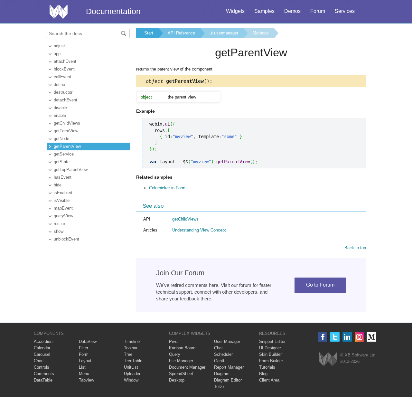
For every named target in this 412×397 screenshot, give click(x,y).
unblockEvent (66, 239)
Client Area (269, 380)
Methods (261, 33)
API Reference (181, 33)
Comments (44, 373)
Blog (263, 373)
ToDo (219, 386)
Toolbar (130, 347)
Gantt (219, 360)
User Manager (227, 341)
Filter (83, 347)
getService (64, 154)
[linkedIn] (347, 337)
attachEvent (65, 61)
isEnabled (63, 192)
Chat (218, 347)
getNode (61, 138)
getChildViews (67, 123)
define (59, 84)
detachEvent (65, 100)
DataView (88, 341)
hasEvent (62, 177)
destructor (63, 92)
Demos (292, 11)
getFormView (66, 130)
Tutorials (267, 367)
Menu (84, 373)
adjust (59, 45)
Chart (39, 360)
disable (60, 107)
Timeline (132, 341)
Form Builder (271, 360)
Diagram (221, 373)
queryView (63, 215)
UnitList (131, 367)
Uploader (132, 373)
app (57, 53)
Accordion (43, 341)
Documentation (113, 11)
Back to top (355, 247)
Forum (317, 11)
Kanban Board (182, 347)
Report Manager (229, 367)
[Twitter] (335, 337)
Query (174, 354)
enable (60, 115)
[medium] (372, 337)
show (58, 231)
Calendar (42, 347)
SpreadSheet (181, 373)
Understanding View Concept (199, 230)
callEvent (62, 76)
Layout (85, 360)
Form (84, 354)
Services (345, 11)
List (82, 367)
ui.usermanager (224, 33)
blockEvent (64, 69)
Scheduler (223, 354)
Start (148, 33)
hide (57, 185)
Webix (328, 359)
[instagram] (359, 337)
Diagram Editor (228, 380)
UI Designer (270, 347)
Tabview (86, 380)
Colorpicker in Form (167, 187)
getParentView (67, 146)
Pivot (174, 341)
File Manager (181, 360)
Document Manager (187, 367)
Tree (128, 354)
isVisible (62, 200)
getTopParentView (71, 169)
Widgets (235, 11)
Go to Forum (320, 285)
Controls (41, 367)
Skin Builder (270, 354)
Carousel (42, 354)
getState (62, 161)
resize (59, 223)
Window (131, 380)
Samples (264, 11)
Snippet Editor (272, 341)
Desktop (176, 380)
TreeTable (133, 360)
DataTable (43, 380)
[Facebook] (323, 337)
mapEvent (63, 208)
